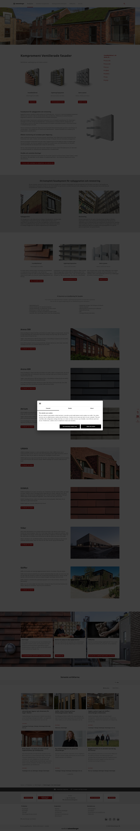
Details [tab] (70, 408)
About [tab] (91, 408)
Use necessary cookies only (70, 426)
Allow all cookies (91, 426)
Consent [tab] (48, 408)
